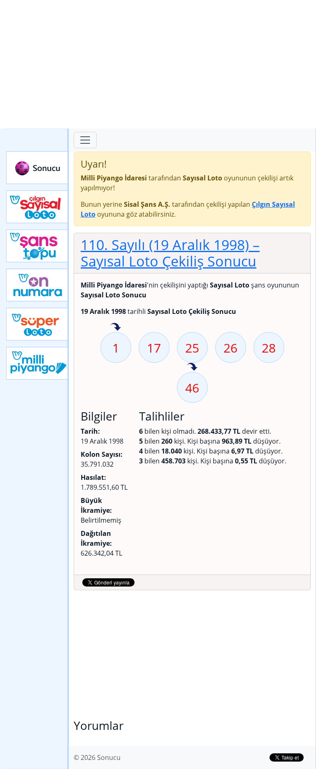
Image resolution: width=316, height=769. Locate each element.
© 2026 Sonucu (97, 757)
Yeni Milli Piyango (37, 363)
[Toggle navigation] (85, 140)
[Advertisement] (158, 64)
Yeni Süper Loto (37, 324)
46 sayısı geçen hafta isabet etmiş (192, 367)
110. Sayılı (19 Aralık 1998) (170, 253)
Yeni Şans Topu (37, 245)
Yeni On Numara (37, 285)
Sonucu (37, 167)
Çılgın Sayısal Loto (37, 206)
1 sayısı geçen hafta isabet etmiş (115, 327)
